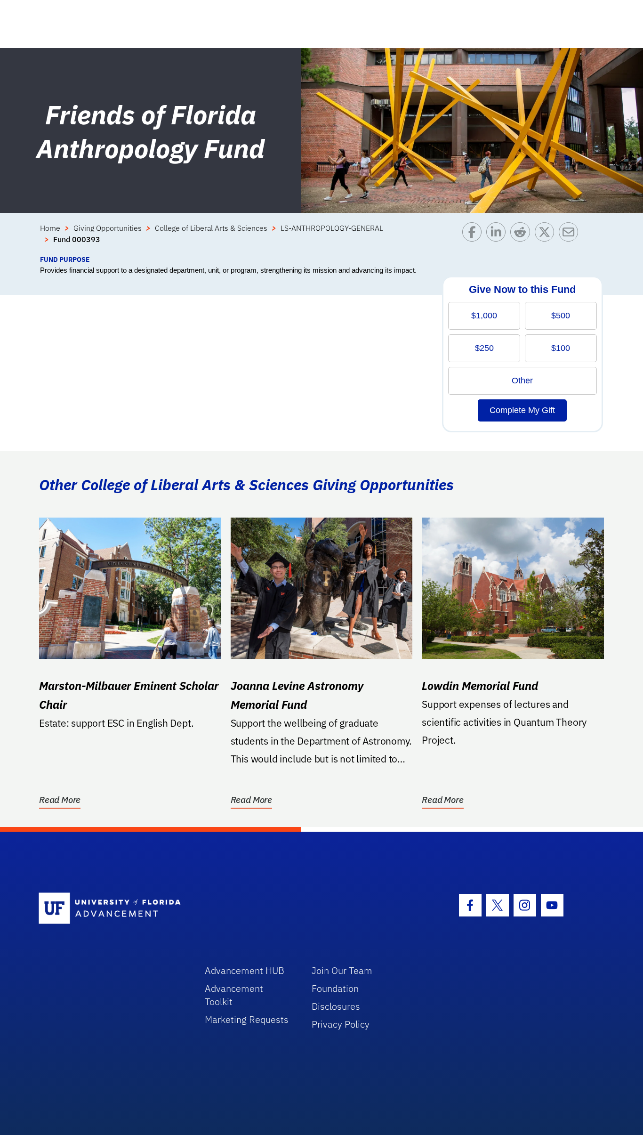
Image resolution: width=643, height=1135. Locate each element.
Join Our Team (342, 970)
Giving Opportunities (107, 228)
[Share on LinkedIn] (498, 238)
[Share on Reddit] (522, 238)
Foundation (335, 988)
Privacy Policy (341, 1024)
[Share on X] (547, 238)
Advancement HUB (244, 970)
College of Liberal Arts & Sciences (211, 228)
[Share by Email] (571, 238)
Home (50, 228)
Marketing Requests (247, 1019)
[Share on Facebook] (474, 238)
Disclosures (336, 1006)
